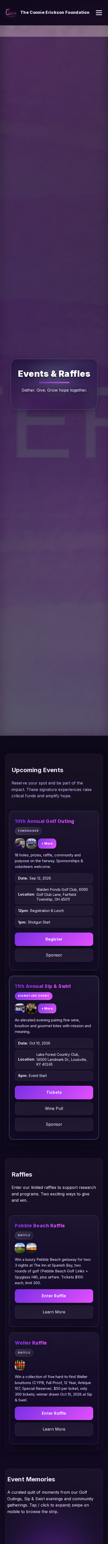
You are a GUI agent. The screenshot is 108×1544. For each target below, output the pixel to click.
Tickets (54, 1092)
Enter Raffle (54, 1295)
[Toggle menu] (99, 12)
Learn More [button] (54, 1311)
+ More (47, 843)
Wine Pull (54, 1108)
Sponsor (54, 954)
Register (54, 939)
